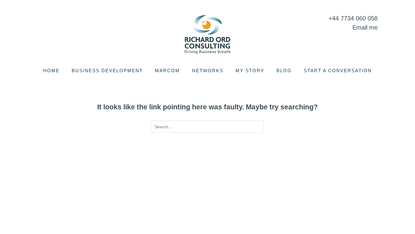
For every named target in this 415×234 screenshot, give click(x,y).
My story (249, 70)
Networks (207, 70)
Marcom (167, 70)
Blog (284, 70)
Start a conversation (338, 70)
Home (51, 70)
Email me (365, 27)
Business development (107, 70)
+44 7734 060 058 (353, 18)
